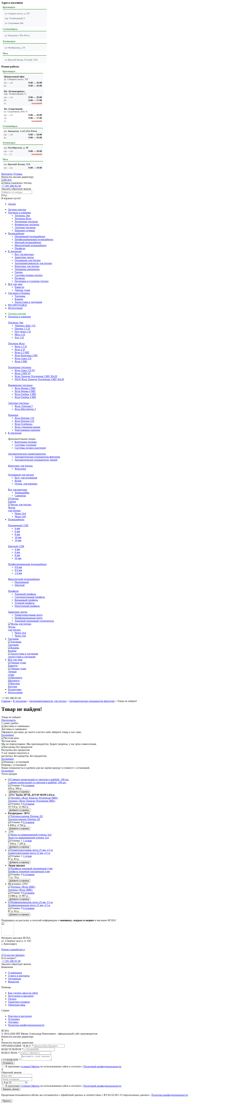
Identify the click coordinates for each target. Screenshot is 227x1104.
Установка (14, 1019)
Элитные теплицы (25, 227)
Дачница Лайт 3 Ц (25, 325)
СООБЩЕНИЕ (11, 1059)
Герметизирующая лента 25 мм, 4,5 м (29, 853)
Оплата (12, 998)
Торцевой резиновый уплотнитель (34, 620)
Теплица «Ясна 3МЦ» (20, 889)
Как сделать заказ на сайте (23, 992)
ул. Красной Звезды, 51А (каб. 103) (21, 59)
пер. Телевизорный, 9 (15, 18)
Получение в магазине (21, 995)
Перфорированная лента (28, 617)
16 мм (18, 540)
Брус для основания (26, 477)
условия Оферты (30, 1066)
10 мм (18, 537)
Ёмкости (19, 287)
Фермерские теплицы (27, 224)
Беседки (12, 686)
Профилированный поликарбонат (34, 239)
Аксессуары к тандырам (28, 302)
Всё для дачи (15, 284)
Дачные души (22, 290)
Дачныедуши (12, 673)
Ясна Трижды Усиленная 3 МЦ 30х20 (36, 376)
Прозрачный (22, 582)
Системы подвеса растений (30, 447)
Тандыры (20, 296)
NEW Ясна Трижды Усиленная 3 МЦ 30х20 (39, 379)
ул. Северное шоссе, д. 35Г (17, 13)
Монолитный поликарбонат (31, 245)
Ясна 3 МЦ (21, 361)
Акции (12, 204)
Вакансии (13, 981)
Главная (5, 701)
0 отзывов (28, 785)
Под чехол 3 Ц (23, 331)
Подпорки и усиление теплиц (32, 281)
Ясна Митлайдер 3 (25, 409)
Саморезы (20, 495)
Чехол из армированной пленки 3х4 (28, 837)
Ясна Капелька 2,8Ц (26, 355)
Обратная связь (16, 1004)
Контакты (6, 174)
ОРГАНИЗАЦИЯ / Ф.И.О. (17, 1045)
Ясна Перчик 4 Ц (24, 421)
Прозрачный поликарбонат (30, 236)
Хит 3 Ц (19, 337)
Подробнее (7, 735)
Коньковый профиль (26, 600)
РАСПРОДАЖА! (17, 305)
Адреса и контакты (19, 975)
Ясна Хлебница (23, 424)
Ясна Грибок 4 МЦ (25, 397)
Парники (13, 415)
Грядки (19, 272)
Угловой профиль (25, 603)
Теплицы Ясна (23, 218)
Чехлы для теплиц (14, 509)
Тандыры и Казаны (19, 293)
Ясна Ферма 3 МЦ (25, 388)
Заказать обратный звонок (16, 188)
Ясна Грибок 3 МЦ (25, 394)
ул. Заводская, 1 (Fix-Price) (17, 35)
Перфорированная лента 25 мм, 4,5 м (29, 905)
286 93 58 (10, 961)
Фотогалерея (15, 308)
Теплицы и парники (19, 212)
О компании (15, 972)
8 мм (17, 534)
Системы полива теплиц (29, 275)
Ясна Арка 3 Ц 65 (25, 370)
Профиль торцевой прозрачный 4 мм (29, 871)
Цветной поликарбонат (28, 242)
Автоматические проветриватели (27, 453)
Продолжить (8, 720)
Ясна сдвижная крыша (27, 427)
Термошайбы (22, 492)
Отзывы (17, 174)
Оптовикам (14, 978)
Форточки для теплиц (27, 266)
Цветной (20, 585)
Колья (18, 480)
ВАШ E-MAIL (10, 1052)
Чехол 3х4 (20, 513)
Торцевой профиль (25, 594)
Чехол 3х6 (20, 516)
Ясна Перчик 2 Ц (24, 418)
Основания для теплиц (28, 260)
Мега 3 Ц (20, 334)
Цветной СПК (16, 546)
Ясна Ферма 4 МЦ (25, 391)
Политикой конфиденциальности (102, 1066)
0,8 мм (18, 567)
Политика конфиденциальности (26, 1025)
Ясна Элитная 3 (24, 406)
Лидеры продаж (17, 209)
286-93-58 (11, 185)
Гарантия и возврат (19, 1001)
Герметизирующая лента (28, 614)
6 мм (17, 531)
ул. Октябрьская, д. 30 (15, 47)
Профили (20, 248)
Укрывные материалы (27, 269)
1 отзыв (27, 840)
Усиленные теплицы (26, 221)
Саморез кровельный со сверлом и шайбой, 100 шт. (37, 782)
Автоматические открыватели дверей (36, 459)
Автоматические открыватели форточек (37, 456)
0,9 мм (18, 570)
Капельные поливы (26, 441)
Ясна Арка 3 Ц (23, 358)
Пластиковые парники (27, 430)
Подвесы (20, 278)
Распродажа (14, 689)
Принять (7, 1101)
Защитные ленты (24, 257)
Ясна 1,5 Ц (21, 346)
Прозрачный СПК (18, 525)
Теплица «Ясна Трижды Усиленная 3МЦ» (32, 800)
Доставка (13, 1022)
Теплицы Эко (22, 215)
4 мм (17, 528)
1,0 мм (18, 573)
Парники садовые (25, 230)
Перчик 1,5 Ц (22, 328)
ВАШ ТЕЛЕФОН (12, 1049)
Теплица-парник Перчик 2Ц (24, 819)
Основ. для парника (26, 483)
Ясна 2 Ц (20, 349)
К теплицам (14, 251)
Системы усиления (25, 444)
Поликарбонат (16, 233)
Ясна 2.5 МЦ (22, 352)
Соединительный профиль (30, 597)
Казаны (19, 299)
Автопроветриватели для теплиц (33, 263)
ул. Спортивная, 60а (14, 23)
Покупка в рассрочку (20, 1016)
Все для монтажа (24, 254)
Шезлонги (14, 680)
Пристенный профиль (27, 606)
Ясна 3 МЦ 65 (23, 373)
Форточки (20, 468)
